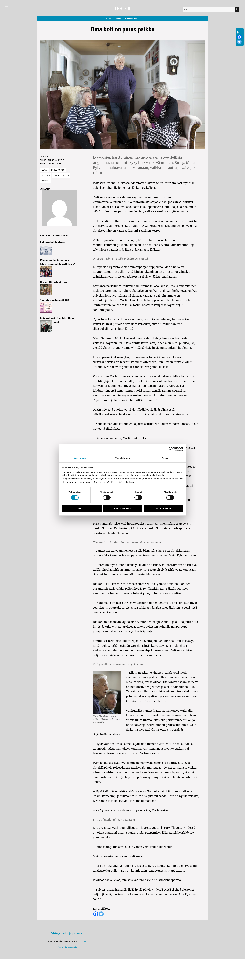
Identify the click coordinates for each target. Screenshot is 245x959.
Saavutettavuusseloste (67, 947)
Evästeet (83, 941)
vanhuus (46, 180)
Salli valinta (122, 508)
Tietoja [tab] (165, 458)
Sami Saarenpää (54, 163)
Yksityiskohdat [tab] (122, 458)
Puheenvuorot (132, 18)
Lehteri (122, 8)
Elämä (109, 18)
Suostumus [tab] (80, 458)
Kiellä (82, 508)
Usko (118, 18)
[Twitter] (239, 42)
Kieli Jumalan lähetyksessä (53, 242)
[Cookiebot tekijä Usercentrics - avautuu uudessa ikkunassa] (170, 449)
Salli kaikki (163, 508)
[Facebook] (239, 37)
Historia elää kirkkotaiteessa (53, 282)
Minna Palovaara (56, 160)
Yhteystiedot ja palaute (66, 933)
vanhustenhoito (61, 175)
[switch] (107, 497)
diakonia (46, 175)
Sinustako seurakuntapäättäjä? (54, 300)
